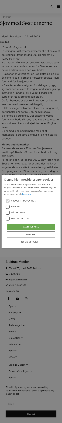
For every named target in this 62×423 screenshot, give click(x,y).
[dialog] (31, 211)
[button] (31, 242)
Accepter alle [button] (31, 226)
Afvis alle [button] (31, 234)
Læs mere (26, 194)
